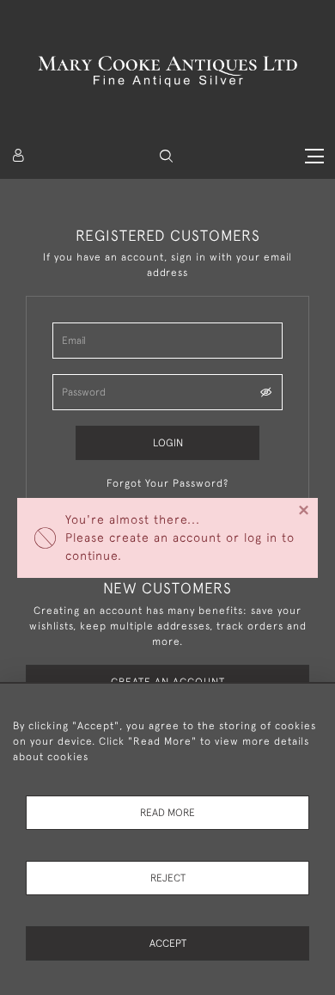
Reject (168, 878)
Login (168, 443)
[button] (166, 156)
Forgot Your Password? (167, 483)
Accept (167, 943)
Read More (167, 813)
